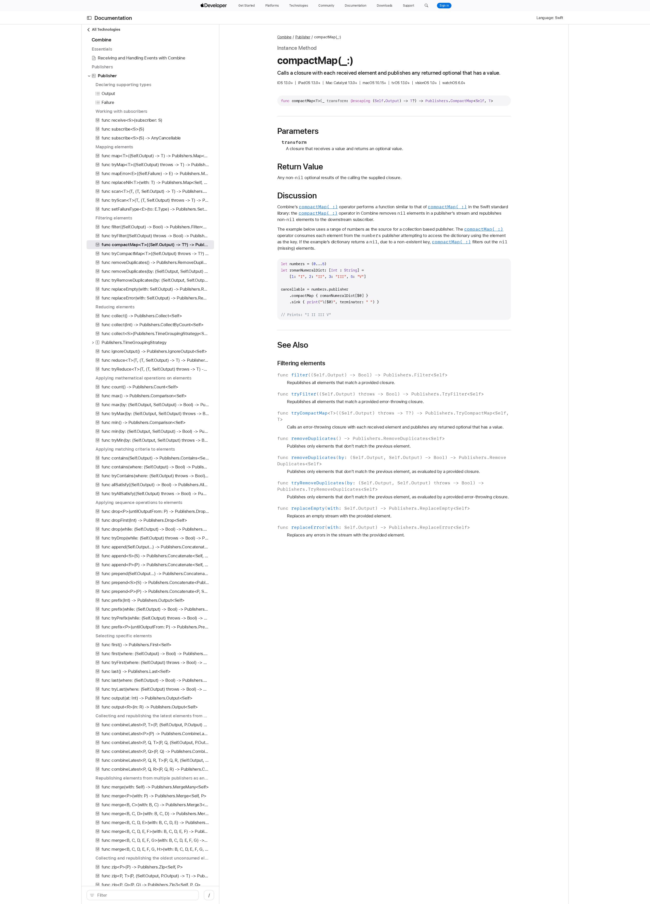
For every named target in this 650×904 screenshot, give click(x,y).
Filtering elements (301, 363)
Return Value (300, 166)
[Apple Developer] (214, 5)
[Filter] (145, 895)
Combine (284, 37)
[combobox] (145, 895)
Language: (545, 18)
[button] (426, 5)
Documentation (113, 18)
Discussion (297, 195)
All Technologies (106, 29)
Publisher (302, 37)
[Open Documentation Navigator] (89, 18)
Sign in (444, 5)
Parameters (298, 131)
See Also (292, 345)
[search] (143, 895)
